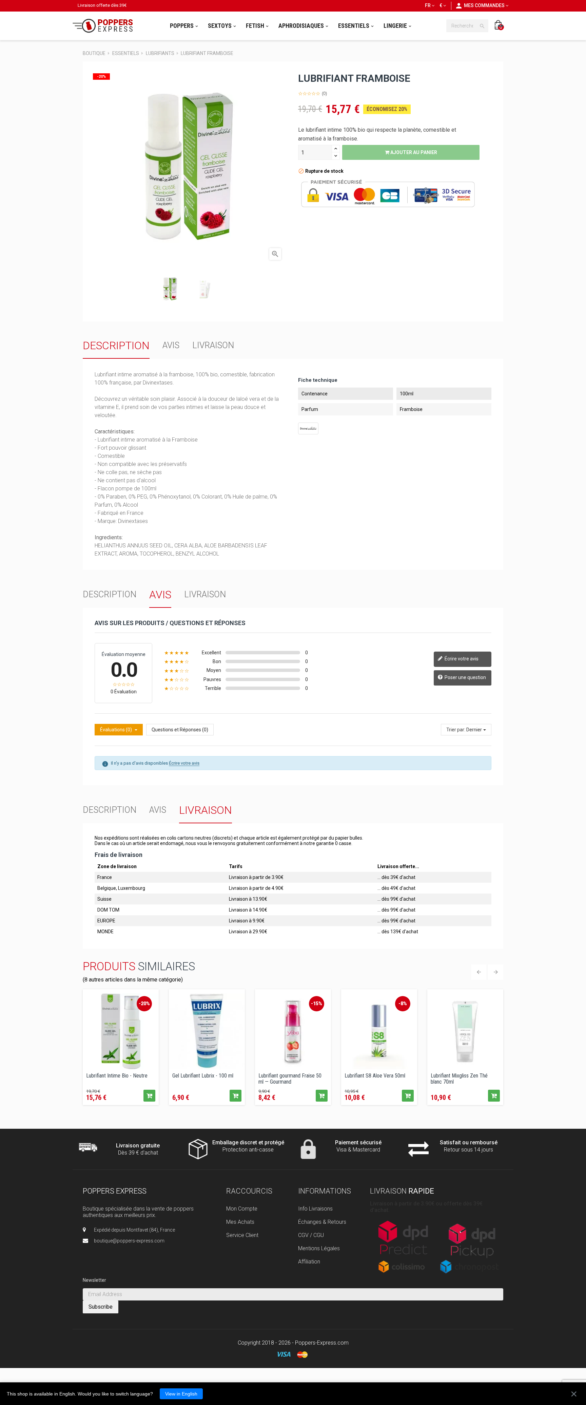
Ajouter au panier (413, 152)
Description (116, 345)
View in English (181, 1394)
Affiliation (309, 1261)
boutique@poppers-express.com (129, 1240)
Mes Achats (240, 1222)
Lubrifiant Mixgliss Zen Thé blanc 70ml (459, 1078)
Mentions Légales (319, 1248)
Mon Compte (241, 1208)
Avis (170, 345)
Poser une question (465, 677)
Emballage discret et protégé (248, 1142)
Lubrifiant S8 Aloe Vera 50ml (375, 1076)
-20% (144, 1003)
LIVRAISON (213, 345)
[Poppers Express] (105, 25)
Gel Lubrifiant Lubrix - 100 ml (202, 1076)
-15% (316, 1003)
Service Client (242, 1235)
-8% (402, 1003)
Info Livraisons (315, 1208)
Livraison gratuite (138, 1145)
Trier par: (455, 729)
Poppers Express (114, 1191)
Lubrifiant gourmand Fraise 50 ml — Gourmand (289, 1078)
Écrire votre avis (461, 658)
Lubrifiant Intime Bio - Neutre (117, 1076)
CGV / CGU (311, 1235)
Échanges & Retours (322, 1222)
